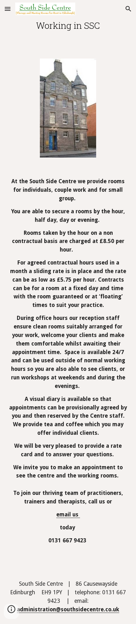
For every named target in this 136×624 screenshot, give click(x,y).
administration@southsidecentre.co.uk (68, 609)
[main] (68, 25)
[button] (7, 8)
